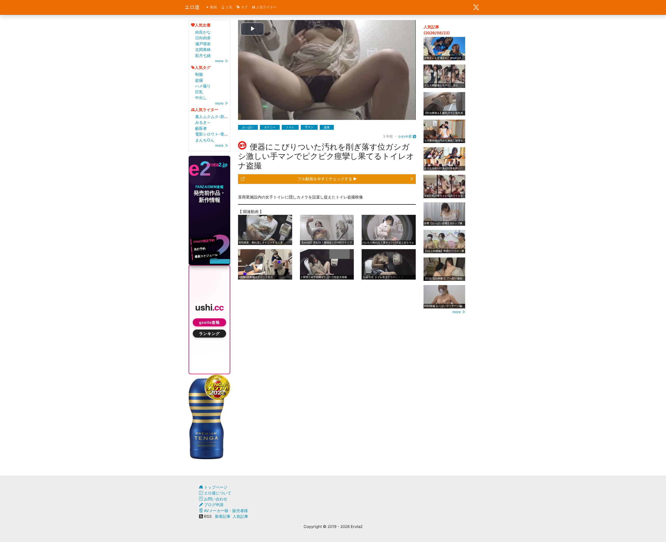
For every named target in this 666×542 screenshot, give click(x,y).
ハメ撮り (203, 85)
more (220, 61)
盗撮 (199, 80)
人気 (228, 7)
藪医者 (201, 128)
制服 (199, 74)
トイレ (290, 127)
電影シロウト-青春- (212, 134)
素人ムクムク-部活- (212, 116)
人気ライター (266, 7)
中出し (201, 97)
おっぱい (248, 127)
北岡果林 (203, 49)
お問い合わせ (215, 498)
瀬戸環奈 (203, 43)
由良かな (203, 32)
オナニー (270, 127)
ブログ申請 (213, 504)
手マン (309, 127)
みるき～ (203, 122)
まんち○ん (204, 140)
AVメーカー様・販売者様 (225, 510)
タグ (244, 7)
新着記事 (222, 516)
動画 (213, 7)
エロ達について (217, 493)
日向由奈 (203, 37)
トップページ (215, 487)
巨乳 (199, 91)
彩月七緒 (203, 55)
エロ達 (192, 7)
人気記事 (240, 516)
